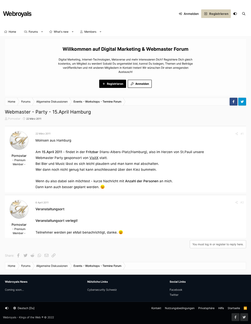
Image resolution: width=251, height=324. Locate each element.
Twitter (174, 294)
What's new (61, 31)
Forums (33, 31)
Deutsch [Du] (26, 308)
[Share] (236, 133)
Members (90, 31)
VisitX (93, 158)
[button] (42, 31)
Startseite (234, 308)
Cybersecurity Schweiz (102, 289)
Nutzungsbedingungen (180, 308)
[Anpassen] (235, 13)
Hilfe (221, 308)
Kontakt (156, 308)
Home (12, 31)
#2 (242, 202)
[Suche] (243, 13)
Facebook (176, 289)
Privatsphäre (206, 308)
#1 (242, 133)
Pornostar (14, 118)
